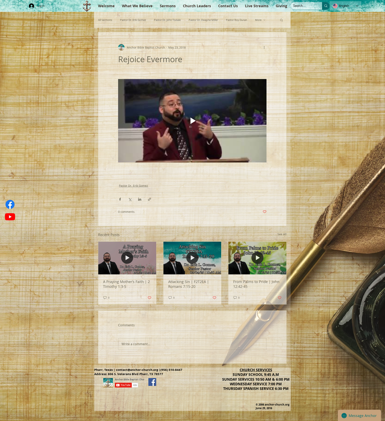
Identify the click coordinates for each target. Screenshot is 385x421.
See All (282, 234)
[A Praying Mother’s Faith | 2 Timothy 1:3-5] (127, 258)
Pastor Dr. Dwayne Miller (203, 20)
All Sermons (105, 20)
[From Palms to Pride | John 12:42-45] (257, 258)
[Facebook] (10, 204)
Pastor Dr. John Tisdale (167, 20)
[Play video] (192, 120)
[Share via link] (149, 199)
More (258, 20)
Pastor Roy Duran (236, 20)
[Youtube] (10, 217)
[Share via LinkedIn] (140, 199)
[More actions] (264, 47)
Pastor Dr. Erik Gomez (133, 20)
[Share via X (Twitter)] (130, 199)
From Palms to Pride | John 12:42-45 (256, 284)
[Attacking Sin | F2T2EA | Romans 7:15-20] (192, 258)
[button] (281, 19)
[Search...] (326, 6)
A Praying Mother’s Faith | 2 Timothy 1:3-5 (126, 284)
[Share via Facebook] (120, 199)
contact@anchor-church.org (137, 370)
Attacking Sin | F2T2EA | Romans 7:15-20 (188, 284)
